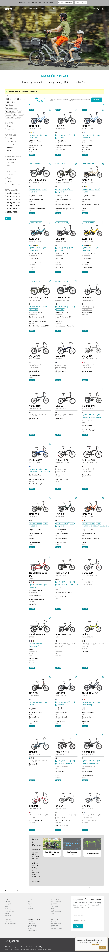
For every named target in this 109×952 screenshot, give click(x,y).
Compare (32, 154)
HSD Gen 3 (19, 99)
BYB (19, 111)
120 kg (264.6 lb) (13, 193)
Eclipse (8, 114)
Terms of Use (8, 949)
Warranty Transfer (32, 926)
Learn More (96, 99)
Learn (55, 9)
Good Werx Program (56, 923)
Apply (8, 218)
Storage (53, 910)
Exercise (10, 148)
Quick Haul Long (11, 108)
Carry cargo (11, 141)
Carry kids (10, 138)
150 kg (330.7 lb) (13, 203)
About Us (54, 919)
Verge (18, 117)
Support (63, 9)
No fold (9, 181)
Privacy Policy (16, 949)
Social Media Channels (56, 928)
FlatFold (10, 175)
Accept (102, 947)
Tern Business (54, 925)
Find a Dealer (8, 921)
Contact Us (30, 932)
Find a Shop (45, 9)
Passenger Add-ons (56, 901)
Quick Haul (9, 105)
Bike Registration (32, 925)
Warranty (30, 928)
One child (10, 163)
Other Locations (81, 2)
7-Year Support (31, 923)
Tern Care (30, 921)
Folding (10, 178)
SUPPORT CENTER (34, 919)
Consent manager (24, 949)
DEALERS (8, 919)
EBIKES (7, 899)
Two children (11, 160)
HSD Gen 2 (8, 904)
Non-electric (11, 129)
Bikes (24, 9)
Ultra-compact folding (15, 184)
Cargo (52, 904)
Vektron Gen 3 (8, 915)
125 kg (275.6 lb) (13, 196)
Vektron (7, 913)
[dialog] (91, 943)
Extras (52, 913)
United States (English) (65, 2)
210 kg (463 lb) (12, 212)
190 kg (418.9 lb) (13, 209)
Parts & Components (56, 911)
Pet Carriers (54, 903)
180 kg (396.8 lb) (13, 206)
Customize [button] (79, 947)
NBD (7, 102)
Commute (10, 144)
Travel (9, 151)
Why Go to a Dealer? (10, 923)
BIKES (30, 899)
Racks (52, 908)
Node (21, 114)
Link (15, 114)
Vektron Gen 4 (10, 111)
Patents (49, 949)
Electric (9, 126)
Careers (53, 926)
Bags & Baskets (54, 906)
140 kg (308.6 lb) (13, 199)
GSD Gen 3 (9, 99)
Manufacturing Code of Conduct (38, 949)
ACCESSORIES (55, 899)
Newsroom (53, 921)
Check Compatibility (33, 930)
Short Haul (9, 117)
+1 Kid (9, 166)
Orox (13, 102)
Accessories (33, 9)
